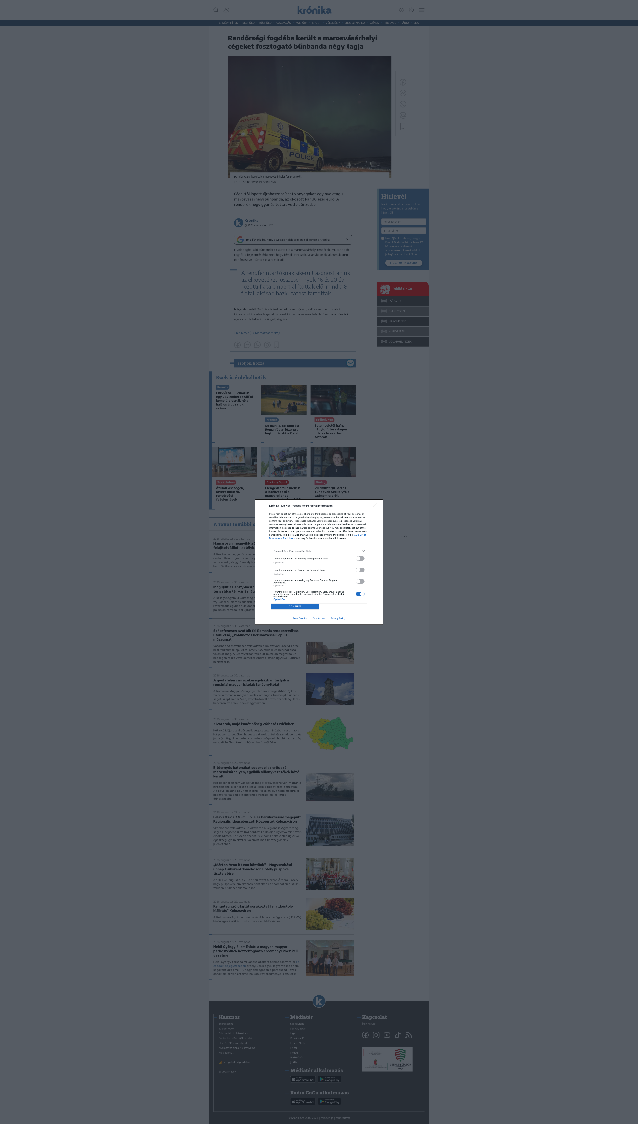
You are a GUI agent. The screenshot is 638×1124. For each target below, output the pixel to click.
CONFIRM (295, 606)
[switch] (360, 558)
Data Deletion (300, 618)
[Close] (376, 506)
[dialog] (319, 562)
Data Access (319, 618)
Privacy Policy (338, 618)
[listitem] (319, 551)
